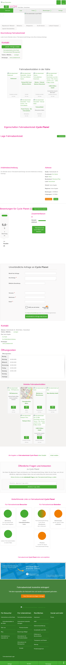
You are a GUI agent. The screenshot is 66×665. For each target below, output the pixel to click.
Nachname (12, 297)
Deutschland (52, 181)
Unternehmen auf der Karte (8, 617)
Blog (2, 631)
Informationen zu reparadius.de (5, 637)
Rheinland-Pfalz (56, 179)
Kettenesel (13, 78)
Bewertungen (47, 10)
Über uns (3, 627)
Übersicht (7, 10)
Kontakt (56, 199)
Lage (20, 10)
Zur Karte (4, 336)
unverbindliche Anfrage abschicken (36, 316)
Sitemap (36, 644)
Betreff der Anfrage (14, 273)
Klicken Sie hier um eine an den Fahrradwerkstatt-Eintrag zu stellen (34, 477)
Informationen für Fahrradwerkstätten (22, 637)
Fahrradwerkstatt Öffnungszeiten (11, 52)
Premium (62, 70)
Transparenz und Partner (40, 640)
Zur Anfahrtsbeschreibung (8, 339)
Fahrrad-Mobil (39, 107)
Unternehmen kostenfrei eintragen (23, 622)
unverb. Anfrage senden (12, 47)
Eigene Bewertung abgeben (40, 209)
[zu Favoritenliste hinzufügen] (2, 14)
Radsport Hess (26, 421)
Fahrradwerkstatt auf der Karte (11, 50)
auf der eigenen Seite (58, 522)
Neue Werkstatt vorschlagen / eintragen (33, 596)
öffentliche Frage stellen (33, 486)
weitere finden (24, 522)
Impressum (37, 617)
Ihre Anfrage (12, 277)
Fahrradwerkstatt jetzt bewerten (39, 229)
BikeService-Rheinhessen (39, 394)
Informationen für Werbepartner (21, 643)
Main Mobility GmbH (52, 393)
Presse (52, 617)
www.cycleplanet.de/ (15, 57)
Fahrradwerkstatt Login (8, 656)
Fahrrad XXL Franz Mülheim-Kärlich (26, 83)
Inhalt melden (54, 455)
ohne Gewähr (42, 455)
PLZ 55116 (55, 174)
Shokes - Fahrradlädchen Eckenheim (39, 83)
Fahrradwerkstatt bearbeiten (24, 617)
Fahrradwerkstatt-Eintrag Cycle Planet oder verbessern (41, 523)
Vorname (11, 293)
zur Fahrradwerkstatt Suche (1, 6)
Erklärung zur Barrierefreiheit (38, 635)
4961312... (9, 54)
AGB (35, 621)
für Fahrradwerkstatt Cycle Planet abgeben (7, 522)
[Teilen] (60, 663)
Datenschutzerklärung (32, 312)
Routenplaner (62, 136)
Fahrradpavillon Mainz (26, 402)
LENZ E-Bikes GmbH (52, 86)
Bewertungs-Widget (22, 631)
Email (10, 301)
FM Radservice (13, 393)
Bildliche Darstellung (14, 283)
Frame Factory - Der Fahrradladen (26, 109)
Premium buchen (23, 627)
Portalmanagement (39, 648)
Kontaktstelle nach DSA (40, 630)
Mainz (50, 176)
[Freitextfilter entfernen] (58, 2)
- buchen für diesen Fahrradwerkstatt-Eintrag (42, 544)
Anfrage (60, 10)
